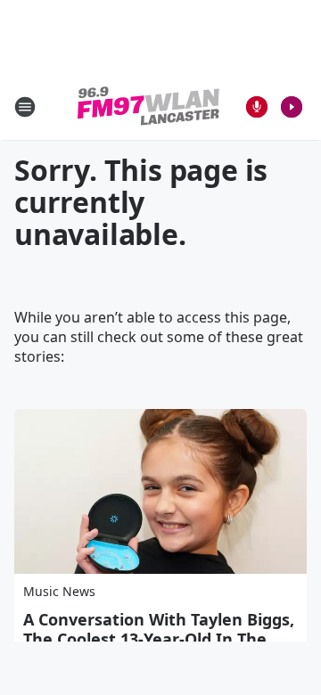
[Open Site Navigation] (25, 107)
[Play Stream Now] (291, 107)
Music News (59, 591)
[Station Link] (148, 106)
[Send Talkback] (257, 107)
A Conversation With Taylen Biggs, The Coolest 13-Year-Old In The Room (158, 638)
